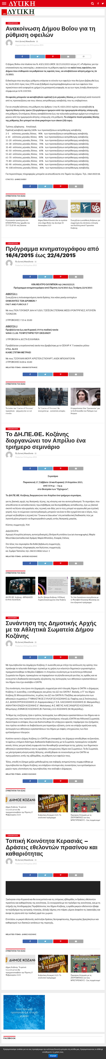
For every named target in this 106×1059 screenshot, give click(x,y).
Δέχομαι (53, 1056)
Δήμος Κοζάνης (29, 774)
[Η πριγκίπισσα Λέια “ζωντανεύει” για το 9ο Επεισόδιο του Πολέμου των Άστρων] (85, 404)
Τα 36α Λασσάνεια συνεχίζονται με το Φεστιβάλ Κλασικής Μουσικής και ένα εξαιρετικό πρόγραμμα (85, 599)
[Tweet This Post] (37, 55)
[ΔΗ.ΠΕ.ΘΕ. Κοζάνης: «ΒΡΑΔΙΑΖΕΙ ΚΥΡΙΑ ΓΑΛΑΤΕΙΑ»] (20, 593)
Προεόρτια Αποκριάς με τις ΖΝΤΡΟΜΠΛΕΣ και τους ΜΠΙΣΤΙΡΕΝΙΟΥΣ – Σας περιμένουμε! (85, 817)
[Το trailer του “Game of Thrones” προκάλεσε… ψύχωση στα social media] (20, 404)
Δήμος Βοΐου (20, 179)
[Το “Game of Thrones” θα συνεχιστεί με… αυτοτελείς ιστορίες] (53, 404)
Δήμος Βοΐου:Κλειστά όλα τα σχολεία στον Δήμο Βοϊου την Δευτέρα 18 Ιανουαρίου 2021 (52, 222)
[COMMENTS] (83, 55)
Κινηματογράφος (29, 367)
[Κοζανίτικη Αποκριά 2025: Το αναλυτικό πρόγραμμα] (53, 811)
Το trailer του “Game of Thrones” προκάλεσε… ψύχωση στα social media (19, 410)
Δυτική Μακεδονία (27, 41)
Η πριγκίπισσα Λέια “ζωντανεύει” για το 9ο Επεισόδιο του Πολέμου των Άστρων (85, 410)
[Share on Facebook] (22, 55)
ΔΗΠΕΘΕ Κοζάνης (29, 556)
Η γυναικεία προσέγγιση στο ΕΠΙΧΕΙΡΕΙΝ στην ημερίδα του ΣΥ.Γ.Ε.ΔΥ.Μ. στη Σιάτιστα (18, 222)
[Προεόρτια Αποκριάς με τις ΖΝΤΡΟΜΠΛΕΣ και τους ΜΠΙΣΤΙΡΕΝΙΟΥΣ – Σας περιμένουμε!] (85, 811)
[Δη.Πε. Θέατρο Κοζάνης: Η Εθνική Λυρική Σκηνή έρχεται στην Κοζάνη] (53, 593)
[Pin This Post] (52, 55)
